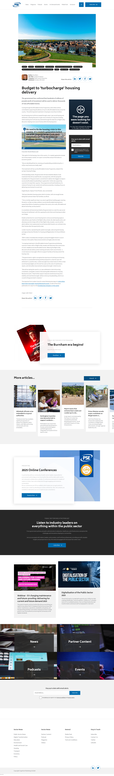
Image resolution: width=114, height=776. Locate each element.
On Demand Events (55, 5)
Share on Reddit (90, 79)
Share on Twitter (80, 79)
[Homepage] (17, 4)
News (27, 5)
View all (91, 378)
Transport (17, 751)
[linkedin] (93, 768)
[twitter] (98, 768)
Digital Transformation (21, 737)
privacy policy (71, 698)
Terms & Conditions (71, 740)
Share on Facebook (85, 79)
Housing (16, 748)
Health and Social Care (21, 746)
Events (46, 5)
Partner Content (46, 734)
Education (17, 740)
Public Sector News (20, 734)
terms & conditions (78, 151)
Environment (18, 743)
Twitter (93, 740)
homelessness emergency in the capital (48, 286)
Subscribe (92, 5)
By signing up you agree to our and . (81, 151)
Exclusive (72, 5)
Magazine (33, 5)
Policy (15, 757)
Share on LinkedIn (75, 79)
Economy (16, 754)
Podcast (40, 5)
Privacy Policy (69, 737)
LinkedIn (93, 743)
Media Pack (65, 5)
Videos (43, 743)
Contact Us (94, 737)
